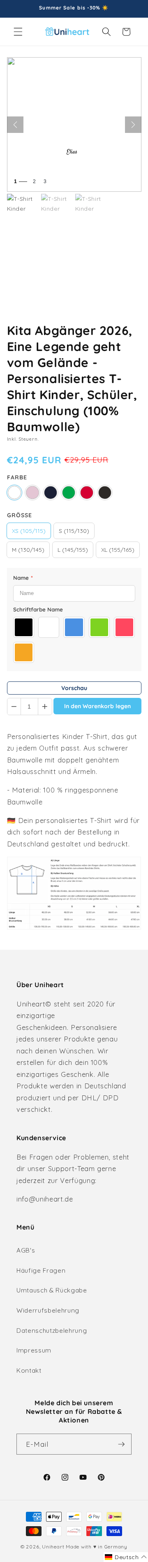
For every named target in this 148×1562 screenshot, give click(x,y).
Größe (19, 515)
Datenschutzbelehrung (51, 1330)
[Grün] (68, 492)
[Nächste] (133, 124)
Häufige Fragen (40, 1270)
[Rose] (32, 492)
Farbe (17, 477)
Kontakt (29, 1370)
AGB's (25, 1250)
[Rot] (86, 492)
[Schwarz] (104, 492)
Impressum (33, 1350)
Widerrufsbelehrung (47, 1310)
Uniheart (53, 1546)
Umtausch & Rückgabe (51, 1290)
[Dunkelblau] (50, 492)
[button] (18, 32)
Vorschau (74, 688)
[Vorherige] (15, 124)
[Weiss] (14, 492)
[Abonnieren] (121, 1444)
